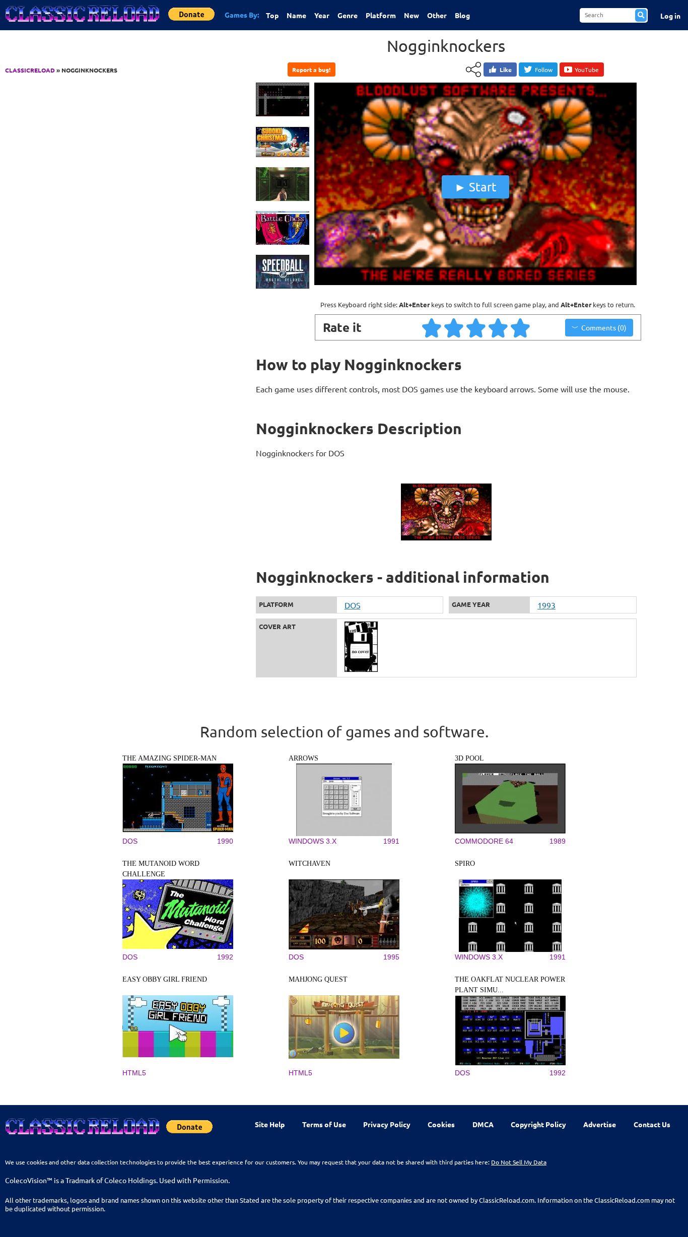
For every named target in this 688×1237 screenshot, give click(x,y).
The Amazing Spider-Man (169, 758)
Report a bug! (311, 69)
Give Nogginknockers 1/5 (432, 327)
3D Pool (469, 758)
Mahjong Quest (318, 979)
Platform (381, 15)
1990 (225, 841)
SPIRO (465, 863)
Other (437, 15)
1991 (391, 841)
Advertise (599, 1124)
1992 (225, 957)
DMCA (483, 1124)
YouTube (587, 69)
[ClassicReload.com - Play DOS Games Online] (81, 24)
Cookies (441, 1124)
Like (506, 69)
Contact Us (652, 1124)
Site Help (270, 1124)
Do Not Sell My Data (518, 1162)
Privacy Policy (386, 1124)
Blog (462, 15)
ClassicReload (30, 70)
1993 (546, 605)
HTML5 (134, 1073)
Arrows (303, 758)
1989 (557, 841)
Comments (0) (604, 327)
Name (296, 15)
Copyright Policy (538, 1124)
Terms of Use (324, 1124)
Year (321, 15)
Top (272, 15)
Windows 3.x (312, 841)
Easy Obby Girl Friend (164, 979)
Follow (544, 69)
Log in (670, 15)
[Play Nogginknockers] (475, 283)
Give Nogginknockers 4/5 (498, 327)
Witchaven (309, 863)
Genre (347, 15)
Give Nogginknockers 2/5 (454, 327)
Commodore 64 (484, 841)
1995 (391, 957)
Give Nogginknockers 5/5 (520, 327)
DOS (353, 605)
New (411, 15)
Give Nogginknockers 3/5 (476, 327)
